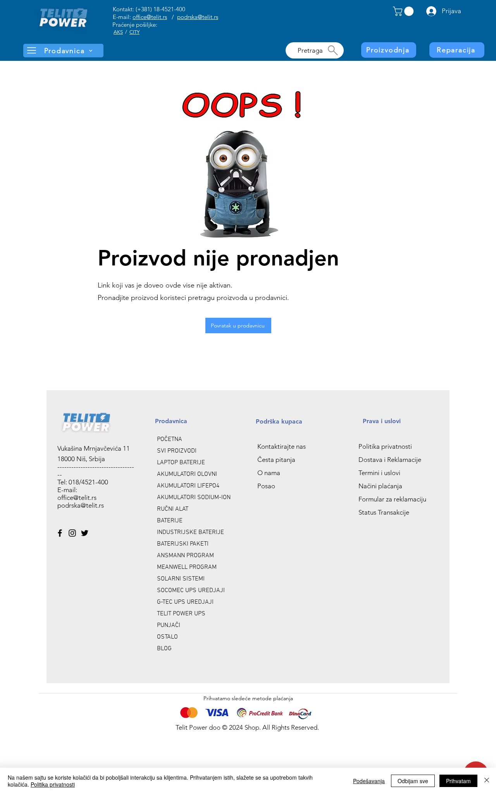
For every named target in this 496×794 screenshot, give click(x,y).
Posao (266, 486)
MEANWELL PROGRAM (187, 567)
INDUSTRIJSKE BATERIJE (190, 532)
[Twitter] (85, 533)
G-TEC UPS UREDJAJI (185, 602)
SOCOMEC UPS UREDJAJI (191, 590)
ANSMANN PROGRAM (185, 556)
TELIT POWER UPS (181, 614)
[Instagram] (72, 533)
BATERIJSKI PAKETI (182, 544)
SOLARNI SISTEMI (181, 579)
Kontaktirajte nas (281, 446)
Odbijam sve (413, 781)
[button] (404, 11)
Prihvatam (458, 781)
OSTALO (167, 637)
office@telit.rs (150, 17)
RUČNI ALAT (172, 509)
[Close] (486, 781)
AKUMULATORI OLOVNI (187, 474)
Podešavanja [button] (369, 781)
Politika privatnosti (385, 446)
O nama (268, 473)
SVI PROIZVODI (176, 451)
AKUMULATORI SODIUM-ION (194, 497)
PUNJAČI (168, 625)
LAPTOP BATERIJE (181, 463)
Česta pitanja (276, 459)
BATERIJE (170, 521)
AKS (118, 32)
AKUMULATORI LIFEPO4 (188, 486)
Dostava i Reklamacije (389, 459)
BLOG (164, 649)
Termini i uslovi (379, 473)
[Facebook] (60, 533)
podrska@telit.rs (197, 17)
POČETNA (169, 439)
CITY (134, 32)
